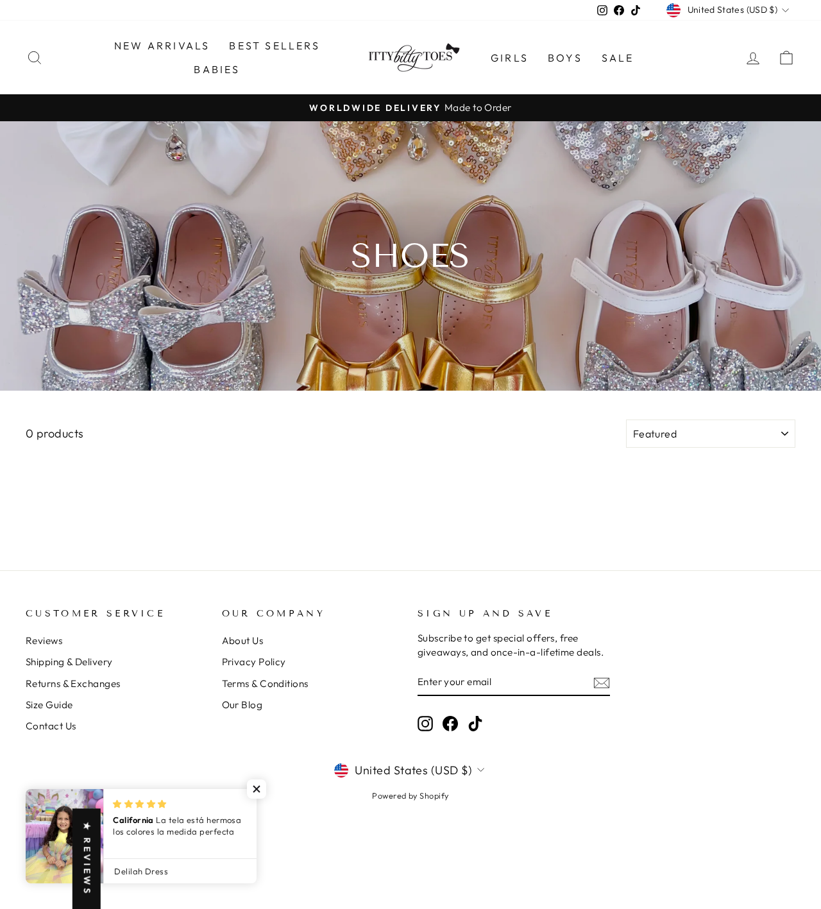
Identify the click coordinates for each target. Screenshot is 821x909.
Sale (618, 57)
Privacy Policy (254, 662)
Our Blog (242, 705)
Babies (217, 69)
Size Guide (49, 705)
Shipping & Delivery (69, 662)
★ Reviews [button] (87, 859)
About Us (243, 640)
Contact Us (51, 726)
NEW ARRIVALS (162, 45)
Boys (565, 57)
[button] (256, 789)
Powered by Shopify (410, 795)
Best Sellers (274, 45)
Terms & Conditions (265, 683)
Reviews (44, 640)
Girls (510, 57)
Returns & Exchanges (73, 683)
